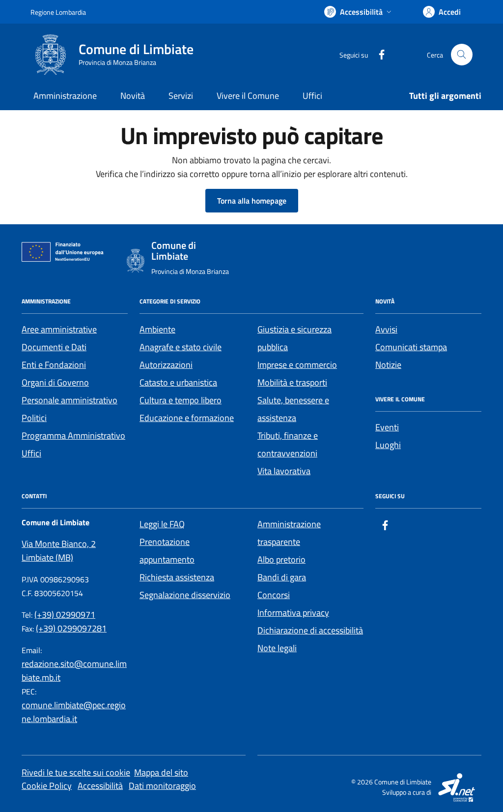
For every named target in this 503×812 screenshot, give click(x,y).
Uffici (312, 95)
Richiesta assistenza (177, 577)
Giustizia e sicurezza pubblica (294, 338)
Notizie (388, 364)
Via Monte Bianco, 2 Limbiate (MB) (59, 550)
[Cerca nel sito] (462, 54)
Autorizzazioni (166, 364)
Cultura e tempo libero (181, 400)
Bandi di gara (281, 577)
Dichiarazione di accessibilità (310, 630)
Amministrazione (65, 95)
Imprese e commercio (297, 364)
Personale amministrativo (69, 400)
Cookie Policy (47, 785)
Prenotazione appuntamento (167, 550)
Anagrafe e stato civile (181, 347)
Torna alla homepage (251, 201)
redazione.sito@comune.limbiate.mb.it (74, 670)
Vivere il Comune (248, 95)
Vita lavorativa (283, 471)
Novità (132, 95)
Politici (34, 417)
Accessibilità (100, 785)
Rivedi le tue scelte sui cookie (76, 772)
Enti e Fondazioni (54, 364)
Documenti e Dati (54, 347)
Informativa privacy (293, 612)
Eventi (387, 427)
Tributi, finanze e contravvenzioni (287, 444)
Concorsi (273, 594)
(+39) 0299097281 (71, 628)
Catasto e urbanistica (178, 382)
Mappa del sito (161, 772)
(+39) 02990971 (64, 614)
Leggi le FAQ (162, 524)
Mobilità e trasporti (292, 382)
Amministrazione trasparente (289, 532)
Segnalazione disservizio (185, 594)
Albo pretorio (281, 559)
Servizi (180, 95)
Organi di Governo (55, 382)
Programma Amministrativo (73, 435)
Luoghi (388, 444)
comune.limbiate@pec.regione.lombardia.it (74, 711)
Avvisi (386, 329)
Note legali (277, 648)
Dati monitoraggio (162, 785)
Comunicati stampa (411, 347)
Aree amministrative (59, 329)
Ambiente (157, 329)
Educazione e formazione (187, 417)
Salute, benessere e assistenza (293, 408)
